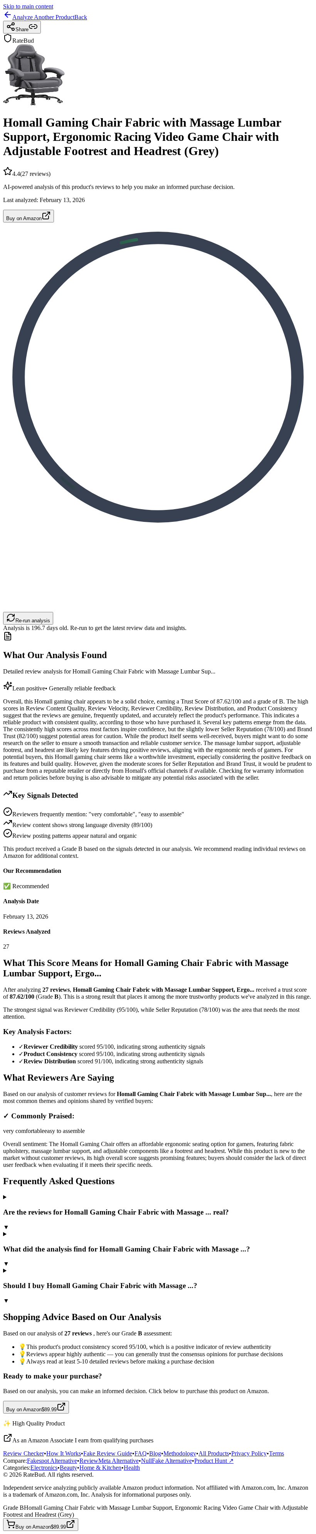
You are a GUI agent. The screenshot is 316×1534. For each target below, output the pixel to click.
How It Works (63, 1453)
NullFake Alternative (166, 1460)
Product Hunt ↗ (214, 1460)
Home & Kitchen (100, 1467)
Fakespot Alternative (52, 1460)
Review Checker (23, 1453)
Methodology (179, 1453)
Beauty (68, 1467)
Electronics (43, 1467)
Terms (276, 1453)
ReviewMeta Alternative (109, 1460)
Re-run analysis (32, 620)
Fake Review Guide (107, 1453)
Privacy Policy (249, 1453)
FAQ (140, 1453)
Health (132, 1467)
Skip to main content (28, 6)
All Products (213, 1453)
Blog (155, 1453)
